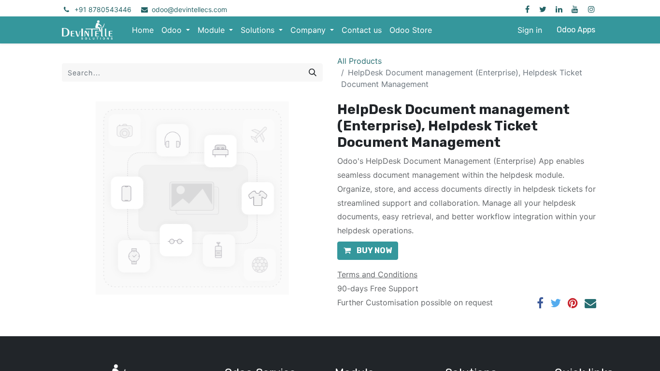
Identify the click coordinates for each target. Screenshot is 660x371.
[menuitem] (143, 30)
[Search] (312, 72)
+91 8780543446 (102, 9)
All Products (359, 61)
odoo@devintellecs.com (189, 9)
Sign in (529, 30)
